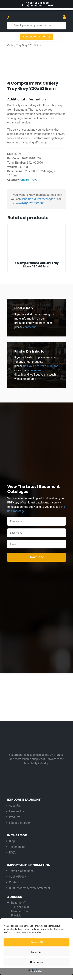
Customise (36, 962)
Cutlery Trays (28, 179)
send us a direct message (37, 199)
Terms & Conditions (21, 871)
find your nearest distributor (40, 366)
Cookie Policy (17, 876)
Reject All (36, 952)
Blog (12, 841)
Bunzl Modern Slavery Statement (29, 888)
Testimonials (17, 847)
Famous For (16, 811)
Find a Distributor (20, 822)
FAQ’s (12, 852)
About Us (14, 805)
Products (14, 817)
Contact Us (16, 882)
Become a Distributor (36, 36)
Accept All (36, 942)
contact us (29, 327)
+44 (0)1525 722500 (36, 3)
